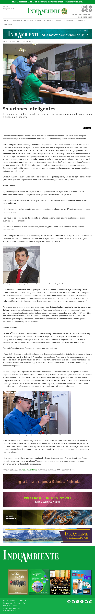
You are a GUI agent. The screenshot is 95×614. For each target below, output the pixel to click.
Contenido (39, 20)
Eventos (50, 20)
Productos (28, 20)
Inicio (6, 20)
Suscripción (80, 20)
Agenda (58, 20)
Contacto (8, 24)
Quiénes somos (16, 20)
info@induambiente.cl (11, 608)
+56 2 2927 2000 (10, 605)
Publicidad (68, 20)
